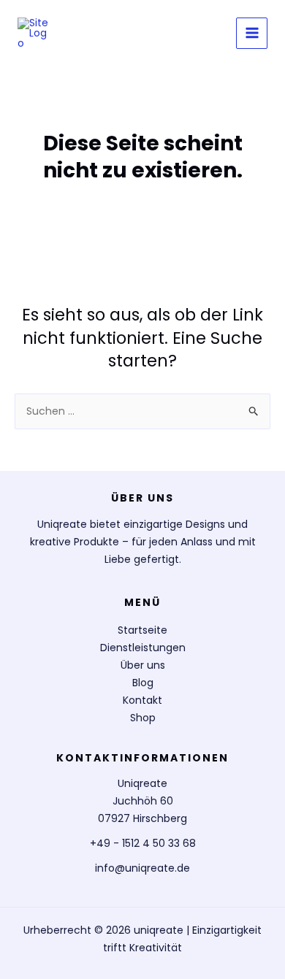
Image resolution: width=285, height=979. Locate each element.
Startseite (142, 630)
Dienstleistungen (143, 647)
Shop (143, 717)
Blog (142, 682)
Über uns (143, 665)
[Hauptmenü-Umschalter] (251, 33)
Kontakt (142, 700)
